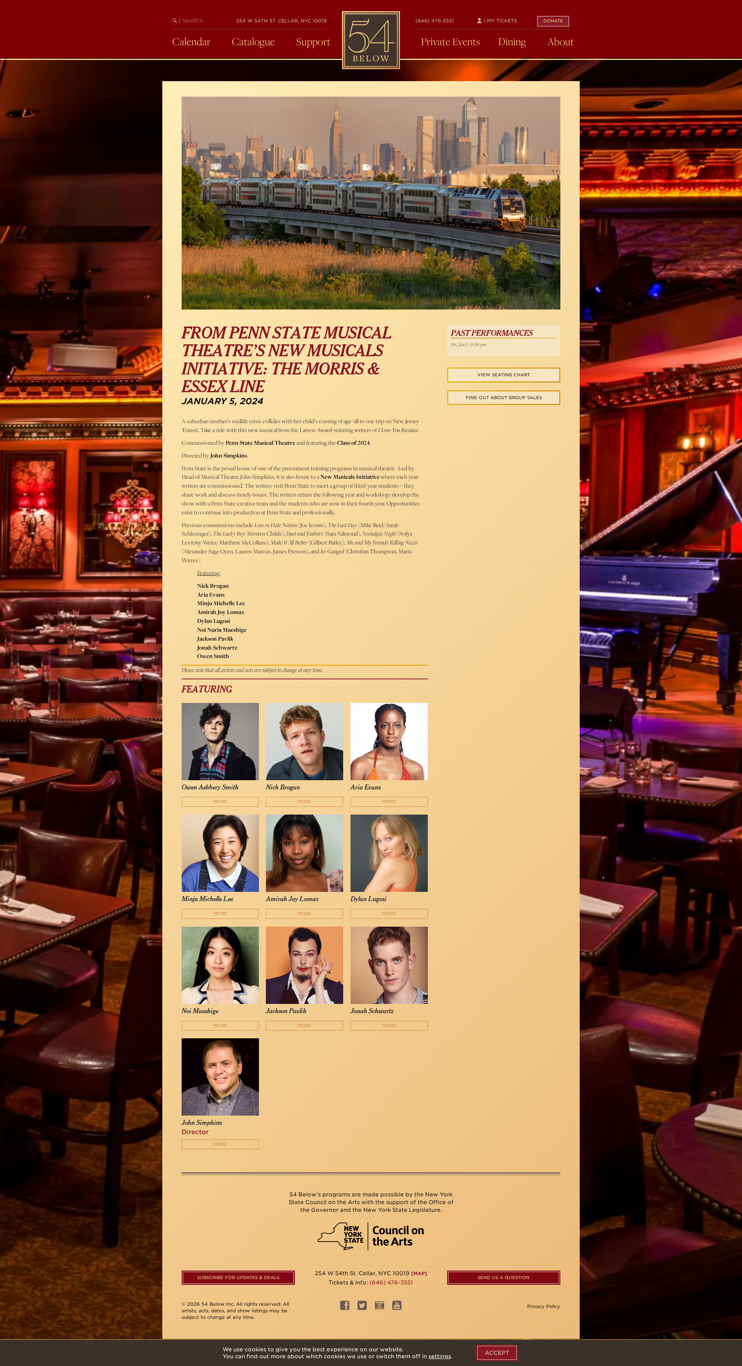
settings (440, 1356)
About (560, 41)
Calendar (191, 41)
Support (313, 41)
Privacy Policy (543, 1306)
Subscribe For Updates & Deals (238, 1277)
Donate (553, 21)
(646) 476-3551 (434, 21)
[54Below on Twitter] (362, 1307)
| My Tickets (499, 21)
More (220, 801)
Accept (497, 1353)
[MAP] (419, 1273)
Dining (512, 41)
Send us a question (503, 1277)
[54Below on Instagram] (379, 1307)
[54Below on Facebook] (344, 1307)
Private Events (450, 41)
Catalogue (253, 41)
